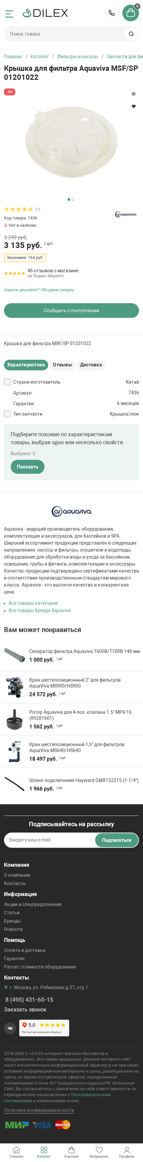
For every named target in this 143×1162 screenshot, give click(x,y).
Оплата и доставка (25, 950)
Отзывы (62, 364)
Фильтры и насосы (77, 56)
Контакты (15, 883)
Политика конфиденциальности (39, 1110)
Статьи (12, 912)
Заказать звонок (25, 1009)
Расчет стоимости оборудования (40, 966)
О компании (17, 875)
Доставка (91, 364)
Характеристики (26, 364)
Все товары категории (33, 603)
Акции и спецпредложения (33, 904)
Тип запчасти (27, 414)
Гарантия (14, 958)
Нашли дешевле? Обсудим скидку (39, 289)
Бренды (12, 921)
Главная (13, 56)
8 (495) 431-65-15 (111, 13)
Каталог (40, 56)
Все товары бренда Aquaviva (40, 610)
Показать (27, 466)
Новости (13, 929)
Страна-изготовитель (37, 382)
